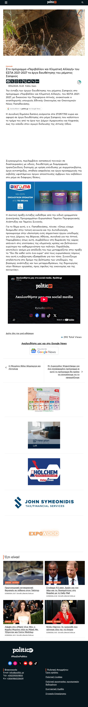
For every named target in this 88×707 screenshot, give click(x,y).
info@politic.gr (16, 673)
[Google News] (37, 81)
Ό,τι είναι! (16, 582)
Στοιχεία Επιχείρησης (56, 694)
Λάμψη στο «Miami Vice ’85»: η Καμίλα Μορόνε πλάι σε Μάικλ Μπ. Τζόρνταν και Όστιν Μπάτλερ (21, 629)
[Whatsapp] (20, 81)
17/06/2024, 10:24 (16, 86)
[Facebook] (8, 81)
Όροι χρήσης (52, 673)
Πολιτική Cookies (54, 677)
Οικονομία (9, 66)
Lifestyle (8, 582)
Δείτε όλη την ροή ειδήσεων (20, 334)
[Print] (29, 81)
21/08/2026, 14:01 (51, 632)
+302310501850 (15, 676)
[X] (12, 81)
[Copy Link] (33, 81)
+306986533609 (15, 679)
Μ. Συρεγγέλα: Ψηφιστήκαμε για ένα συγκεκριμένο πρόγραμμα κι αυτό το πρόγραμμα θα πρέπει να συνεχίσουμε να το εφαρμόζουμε (63, 372)
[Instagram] (16, 81)
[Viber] (25, 81)
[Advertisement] (44, 142)
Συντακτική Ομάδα (55, 689)
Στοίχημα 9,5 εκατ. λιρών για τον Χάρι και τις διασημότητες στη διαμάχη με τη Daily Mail (62, 590)
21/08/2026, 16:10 (10, 635)
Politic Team (30, 86)
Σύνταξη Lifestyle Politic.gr (25, 593)
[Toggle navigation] (6, 2)
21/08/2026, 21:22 (51, 596)
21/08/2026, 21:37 (10, 593)
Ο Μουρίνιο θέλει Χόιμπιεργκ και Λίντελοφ (25, 367)
